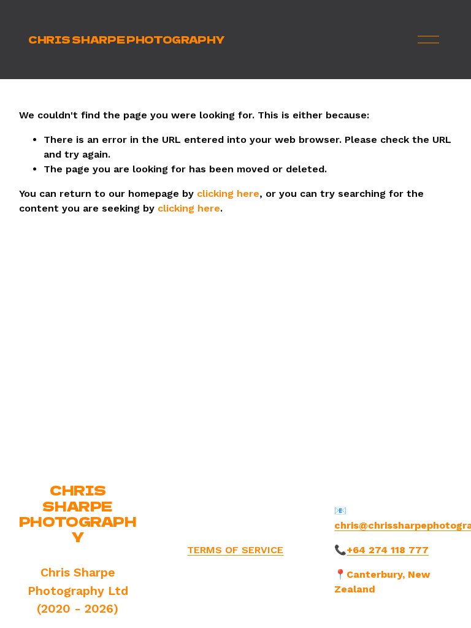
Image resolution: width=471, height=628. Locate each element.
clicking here (228, 193)
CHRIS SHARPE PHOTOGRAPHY (126, 39)
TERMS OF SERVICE (235, 550)
